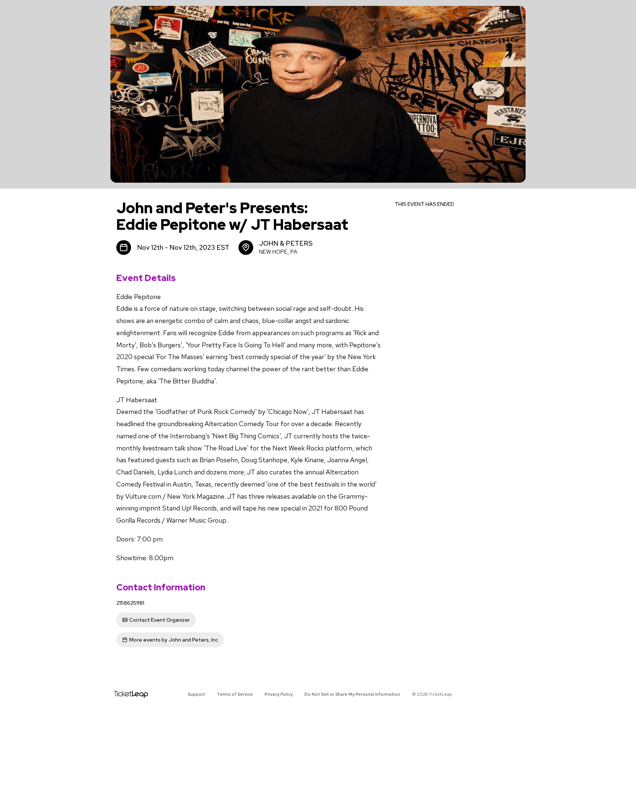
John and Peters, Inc (173, 639)
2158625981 (130, 603)
